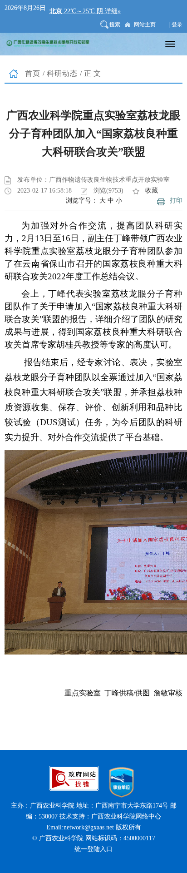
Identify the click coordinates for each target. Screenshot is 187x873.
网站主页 (145, 24)
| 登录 (175, 24)
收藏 (151, 190)
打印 (176, 200)
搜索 (114, 24)
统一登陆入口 (93, 849)
